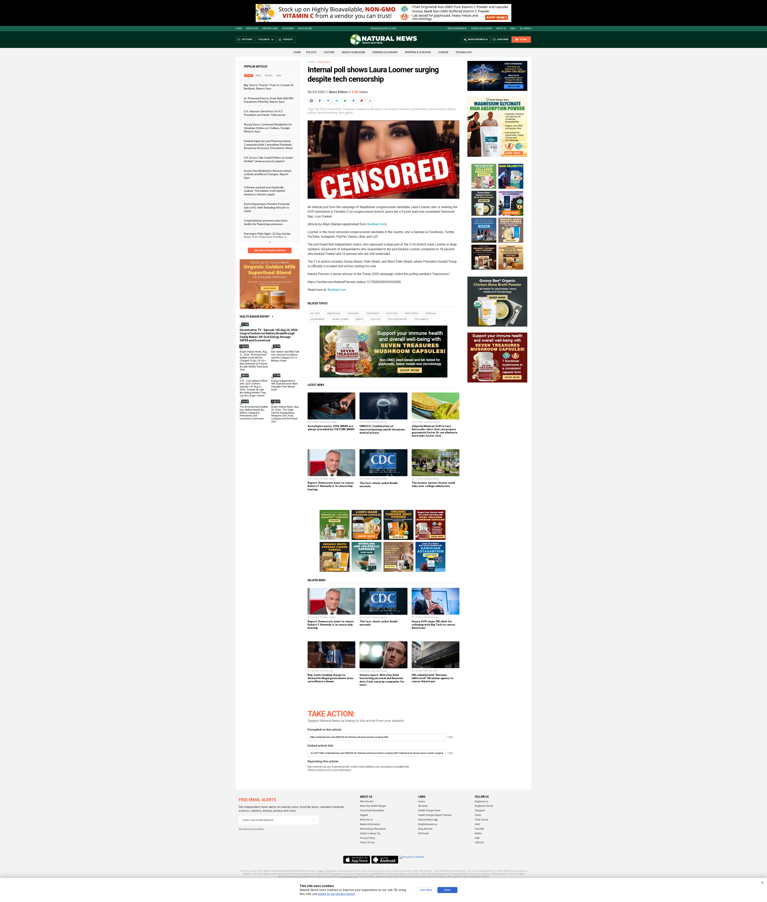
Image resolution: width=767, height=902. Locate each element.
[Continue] (314, 820)
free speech (390, 109)
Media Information (370, 824)
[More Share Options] (370, 100)
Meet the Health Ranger (373, 806)
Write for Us (366, 819)
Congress (348, 109)
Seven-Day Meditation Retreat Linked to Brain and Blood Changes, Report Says (267, 174)
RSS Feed (423, 833)
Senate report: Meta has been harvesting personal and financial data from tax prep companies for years (382, 679)
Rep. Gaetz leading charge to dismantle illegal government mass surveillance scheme (331, 678)
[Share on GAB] (345, 100)
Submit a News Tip (370, 833)
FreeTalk (479, 828)
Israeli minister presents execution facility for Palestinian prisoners (265, 222)
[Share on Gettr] (362, 100)
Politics (311, 52)
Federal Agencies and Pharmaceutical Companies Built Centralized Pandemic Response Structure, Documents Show (268, 144)
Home (239, 28)
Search (527, 28)
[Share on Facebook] (320, 100)
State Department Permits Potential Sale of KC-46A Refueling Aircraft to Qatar (266, 207)
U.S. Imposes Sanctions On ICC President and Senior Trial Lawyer (265, 112)
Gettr (477, 824)
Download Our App (481, 28)
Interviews (288, 28)
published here (350, 876)
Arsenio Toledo (330, 422)
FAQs (512, 28)
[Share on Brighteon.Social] (312, 100)
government (419, 109)
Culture (329, 52)
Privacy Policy (367, 838)
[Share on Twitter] (328, 100)
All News (423, 806)
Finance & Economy (385, 52)
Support (364, 815)
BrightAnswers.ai (457, 28)
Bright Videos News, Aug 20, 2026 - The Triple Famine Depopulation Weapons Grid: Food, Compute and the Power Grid (285, 414)
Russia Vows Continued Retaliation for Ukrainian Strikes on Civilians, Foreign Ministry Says (268, 128)
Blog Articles (425, 828)
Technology (464, 52)
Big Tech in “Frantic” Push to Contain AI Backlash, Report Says (269, 86)
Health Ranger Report (255, 316)
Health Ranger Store (429, 810)
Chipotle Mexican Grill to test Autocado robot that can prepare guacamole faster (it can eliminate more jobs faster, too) (434, 430)
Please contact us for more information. (330, 769)
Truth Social (481, 819)
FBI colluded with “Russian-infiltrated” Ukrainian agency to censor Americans (432, 678)
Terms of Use (367, 842)
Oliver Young (381, 422)
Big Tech (320, 109)
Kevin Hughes (433, 422)
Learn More (426, 890)
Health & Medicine (353, 52)
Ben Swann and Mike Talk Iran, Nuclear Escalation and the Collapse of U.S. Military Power (285, 356)
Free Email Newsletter (372, 810)
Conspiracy (324, 62)
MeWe (478, 833)
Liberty (451, 109)
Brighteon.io (481, 801)
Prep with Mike (270, 28)
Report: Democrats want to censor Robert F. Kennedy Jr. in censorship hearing (331, 486)
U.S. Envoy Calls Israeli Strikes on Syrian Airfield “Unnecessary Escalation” (268, 159)
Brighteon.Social (484, 806)
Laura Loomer (437, 109)
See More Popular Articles (269, 250)
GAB (477, 838)
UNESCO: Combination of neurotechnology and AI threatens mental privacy (382, 429)
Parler (478, 815)
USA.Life (479, 842)
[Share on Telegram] (337, 100)
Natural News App (428, 819)
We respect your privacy (251, 828)
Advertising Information (373, 828)
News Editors (338, 92)
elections (376, 109)
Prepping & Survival (418, 52)
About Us (501, 28)
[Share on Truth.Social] (354, 100)
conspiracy (362, 109)
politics (312, 112)
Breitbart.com (376, 224)
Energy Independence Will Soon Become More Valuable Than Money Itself (284, 385)
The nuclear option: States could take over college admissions (433, 484)
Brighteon (252, 28)
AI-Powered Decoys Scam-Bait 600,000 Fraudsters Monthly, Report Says (268, 99)
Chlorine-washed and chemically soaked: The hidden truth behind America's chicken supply (264, 191)
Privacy (320, 871)
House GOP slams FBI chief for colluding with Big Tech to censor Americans (433, 624)
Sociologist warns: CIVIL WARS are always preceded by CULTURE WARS (331, 427)
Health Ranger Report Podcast (435, 815)
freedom (404, 109)
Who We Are (367, 801)
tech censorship (328, 112)
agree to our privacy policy (336, 894)
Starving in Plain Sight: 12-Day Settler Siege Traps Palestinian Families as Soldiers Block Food (267, 237)
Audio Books (305, 28)
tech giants (346, 112)
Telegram (480, 810)
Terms (329, 871)
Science (443, 52)
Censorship (334, 109)
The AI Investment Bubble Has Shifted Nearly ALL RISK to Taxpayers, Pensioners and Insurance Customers (254, 412)
